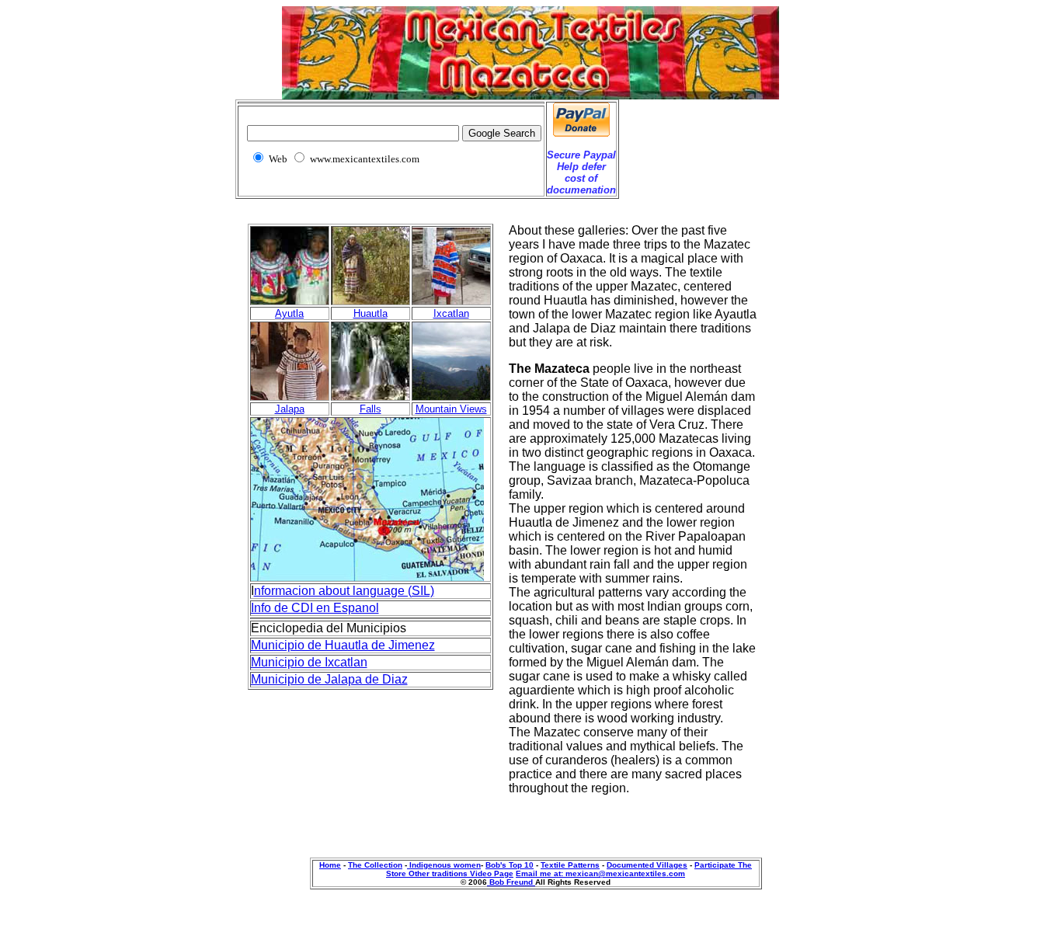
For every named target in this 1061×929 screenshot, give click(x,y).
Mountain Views (451, 409)
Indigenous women (444, 865)
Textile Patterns (570, 865)
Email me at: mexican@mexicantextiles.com (600, 873)
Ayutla (289, 313)
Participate (716, 865)
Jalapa (289, 409)
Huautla (370, 313)
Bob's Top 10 (509, 865)
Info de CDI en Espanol (315, 607)
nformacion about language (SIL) (344, 590)
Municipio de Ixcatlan (309, 662)
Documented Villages (647, 865)
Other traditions (439, 873)
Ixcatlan (451, 313)
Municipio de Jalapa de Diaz (329, 679)
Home (330, 865)
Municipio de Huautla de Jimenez (343, 645)
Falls (370, 409)
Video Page (491, 873)
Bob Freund (511, 882)
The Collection (375, 865)
